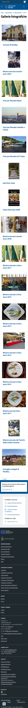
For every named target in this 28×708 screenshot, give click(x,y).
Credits (9, 702)
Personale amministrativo (7, 557)
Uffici (2, 562)
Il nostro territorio (17, 12)
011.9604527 (9, 627)
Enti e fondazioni (5, 552)
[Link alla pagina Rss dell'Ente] (2, 692)
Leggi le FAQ (4, 678)
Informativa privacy (6, 669)
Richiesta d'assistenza (6, 684)
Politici (2, 559)
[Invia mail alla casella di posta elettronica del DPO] (11, 650)
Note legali (4, 672)
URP (2, 636)
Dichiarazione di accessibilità (8, 674)
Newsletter (4, 694)
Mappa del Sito (21, 702)
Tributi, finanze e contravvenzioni (9, 588)
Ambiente (3, 570)
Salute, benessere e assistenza (9, 585)
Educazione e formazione (7, 580)
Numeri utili (4, 641)
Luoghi (2, 610)
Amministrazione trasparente (8, 676)
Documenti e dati (5, 549)
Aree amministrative (6, 547)
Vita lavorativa (4, 590)
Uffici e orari (4, 638)
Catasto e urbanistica (6, 578)
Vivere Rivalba (8, 12)
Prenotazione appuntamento (8, 682)
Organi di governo (5, 554)
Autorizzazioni (4, 575)
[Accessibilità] (4, 704)
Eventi (2, 612)
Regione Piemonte (5, 2)
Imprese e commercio (6, 583)
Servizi (18, 700)
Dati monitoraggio (5, 700)
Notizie (3, 599)
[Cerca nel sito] (23, 7)
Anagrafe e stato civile (7, 573)
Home (2, 12)
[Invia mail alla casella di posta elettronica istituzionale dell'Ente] (11, 631)
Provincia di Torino (5, 662)
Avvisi (2, 601)
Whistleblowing (5, 667)
